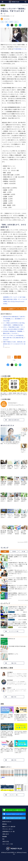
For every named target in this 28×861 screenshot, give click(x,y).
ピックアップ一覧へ (14, 631)
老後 (2, 21)
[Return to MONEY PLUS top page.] (14, 1)
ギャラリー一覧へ (14, 794)
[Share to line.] (16, 25)
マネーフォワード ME (7, 844)
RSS (3, 839)
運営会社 (4, 824)
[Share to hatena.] (20, 25)
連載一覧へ (14, 760)
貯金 (6, 21)
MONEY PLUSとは (6, 821)
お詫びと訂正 (5, 841)
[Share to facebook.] (8, 25)
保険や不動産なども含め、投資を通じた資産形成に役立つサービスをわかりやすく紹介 (14, 344)
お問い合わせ (5, 834)
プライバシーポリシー (7, 829)
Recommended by (21, 542)
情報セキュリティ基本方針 (8, 826)
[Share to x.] (12, 25)
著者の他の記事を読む (14, 419)
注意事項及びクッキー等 (8, 831)
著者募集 (4, 836)
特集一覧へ (14, 663)
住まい (16, 21)
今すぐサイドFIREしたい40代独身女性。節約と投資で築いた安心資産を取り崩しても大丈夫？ (14, 337)
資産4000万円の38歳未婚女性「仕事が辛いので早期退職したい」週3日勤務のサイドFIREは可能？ (14, 319)
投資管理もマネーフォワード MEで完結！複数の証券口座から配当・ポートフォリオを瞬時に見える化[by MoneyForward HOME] (15, 300)
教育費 (11, 21)
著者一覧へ (14, 696)
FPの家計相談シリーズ (19, 49)
